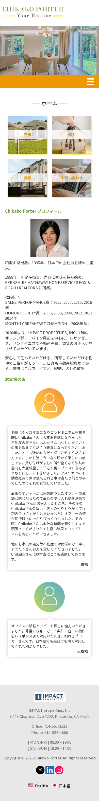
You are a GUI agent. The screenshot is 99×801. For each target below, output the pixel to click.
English (41, 785)
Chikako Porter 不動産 (33, 12)
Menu (92, 82)
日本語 (64, 785)
